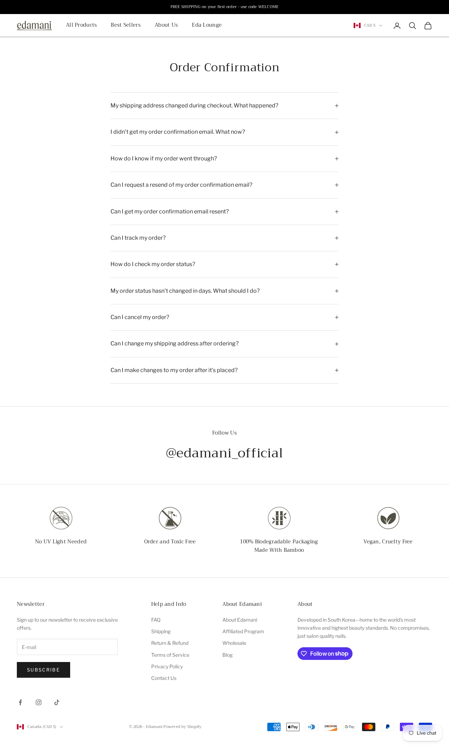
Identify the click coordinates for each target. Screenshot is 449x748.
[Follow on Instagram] (38, 702)
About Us (166, 25)
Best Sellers (125, 25)
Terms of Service (170, 655)
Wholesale (234, 643)
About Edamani (239, 620)
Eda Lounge (207, 25)
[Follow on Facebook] (20, 702)
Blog (227, 655)
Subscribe (43, 670)
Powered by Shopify (182, 726)
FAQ (156, 620)
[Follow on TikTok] (56, 702)
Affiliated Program (243, 631)
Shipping (160, 631)
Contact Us (163, 678)
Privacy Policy (167, 666)
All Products (81, 25)
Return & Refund (169, 643)
